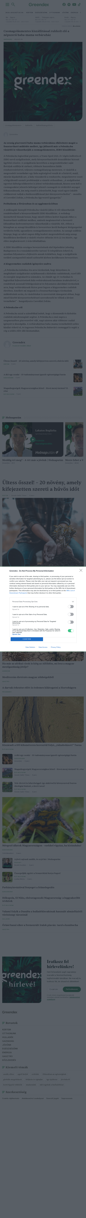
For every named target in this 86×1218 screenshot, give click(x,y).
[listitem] (43, 601)
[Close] (82, 571)
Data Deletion (30, 647)
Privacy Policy (56, 647)
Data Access (43, 647)
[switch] (71, 606)
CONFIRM (27, 639)
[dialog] (43, 609)
